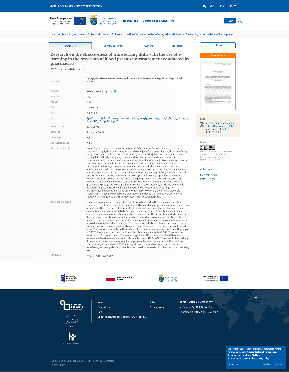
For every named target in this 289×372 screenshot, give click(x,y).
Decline (267, 364)
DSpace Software (107, 316)
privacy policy (263, 358)
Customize (233, 364)
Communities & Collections (158, 20)
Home (52, 34)
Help (230, 20)
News (100, 302)
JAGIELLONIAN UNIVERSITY (196, 302)
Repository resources (73, 34)
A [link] (210, 6)
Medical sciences (100, 34)
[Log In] (222, 6)
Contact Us (104, 307)
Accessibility (58, 365)
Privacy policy (156, 307)
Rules (152, 302)
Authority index (130, 20)
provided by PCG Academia (132, 316)
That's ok (277, 364)
